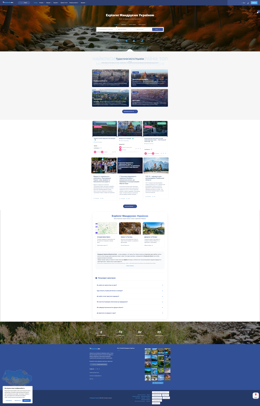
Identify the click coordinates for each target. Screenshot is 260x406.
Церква (156, 403)
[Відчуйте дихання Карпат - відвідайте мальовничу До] (167, 378)
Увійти (244, 2)
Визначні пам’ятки (142, 394)
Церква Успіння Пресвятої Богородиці (104, 138)
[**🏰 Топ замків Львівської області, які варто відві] (167, 358)
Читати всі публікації (129, 206)
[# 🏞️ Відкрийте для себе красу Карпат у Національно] (154, 364)
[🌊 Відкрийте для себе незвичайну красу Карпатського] (167, 364)
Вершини (55, 2)
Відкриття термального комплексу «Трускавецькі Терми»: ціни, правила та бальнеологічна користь (102, 179)
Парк (165, 395)
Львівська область (73, 2)
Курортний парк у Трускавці (160, 392)
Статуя (166, 397)
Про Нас (91, 378)
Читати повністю (130, 265)
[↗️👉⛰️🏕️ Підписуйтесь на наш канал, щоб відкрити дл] (161, 378)
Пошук (156, 29)
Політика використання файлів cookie (16, 397)
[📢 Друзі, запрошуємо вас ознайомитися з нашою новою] (161, 371)
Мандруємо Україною (94, 397)
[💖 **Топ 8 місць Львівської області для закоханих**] (148, 351)
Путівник (41, 2)
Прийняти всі (27, 400)
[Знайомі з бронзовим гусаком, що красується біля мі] (154, 378)
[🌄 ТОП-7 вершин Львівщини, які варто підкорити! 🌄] (154, 358)
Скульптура (157, 397)
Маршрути (123, 24)
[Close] (31, 387)
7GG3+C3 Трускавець (124, 140)
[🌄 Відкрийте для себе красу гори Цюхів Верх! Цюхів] (167, 371)
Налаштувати (9, 400)
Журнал (148, 394)
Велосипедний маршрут (140, 401)
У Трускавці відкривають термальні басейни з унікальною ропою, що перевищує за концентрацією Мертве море (129, 180)
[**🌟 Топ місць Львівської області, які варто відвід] (148, 358)
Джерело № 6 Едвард (125, 138)
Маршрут (48, 2)
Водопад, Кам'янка (149, 143)
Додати (254, 2)
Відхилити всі (18, 400)
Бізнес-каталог (142, 24)
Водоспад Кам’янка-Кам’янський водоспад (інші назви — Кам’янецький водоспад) (155, 140)
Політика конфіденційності (95, 375)
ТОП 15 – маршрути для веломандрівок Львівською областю (154, 178)
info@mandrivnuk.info (102, 364)
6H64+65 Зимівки (98, 142)
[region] (17, 394)
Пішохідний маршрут (145, 399)
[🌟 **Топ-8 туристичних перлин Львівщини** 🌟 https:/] (148, 364)
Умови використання (94, 372)
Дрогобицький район (140, 79)
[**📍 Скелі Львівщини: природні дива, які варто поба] (161, 358)
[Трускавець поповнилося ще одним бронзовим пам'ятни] (148, 378)
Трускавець (97, 99)
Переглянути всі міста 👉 (129, 111)
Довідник (83, 2)
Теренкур (148, 401)
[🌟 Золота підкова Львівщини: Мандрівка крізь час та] (167, 351)
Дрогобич (136, 100)
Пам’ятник (156, 395)
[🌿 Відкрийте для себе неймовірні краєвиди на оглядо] (148, 371)
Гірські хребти (132, 24)
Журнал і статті (64, 2)
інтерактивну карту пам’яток (150, 254)
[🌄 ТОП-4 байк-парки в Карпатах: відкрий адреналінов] (154, 351)
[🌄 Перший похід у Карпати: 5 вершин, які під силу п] (161, 351)
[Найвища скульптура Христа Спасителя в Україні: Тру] (154, 371)
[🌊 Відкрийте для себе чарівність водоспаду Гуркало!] (161, 364)
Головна (36, 2)
